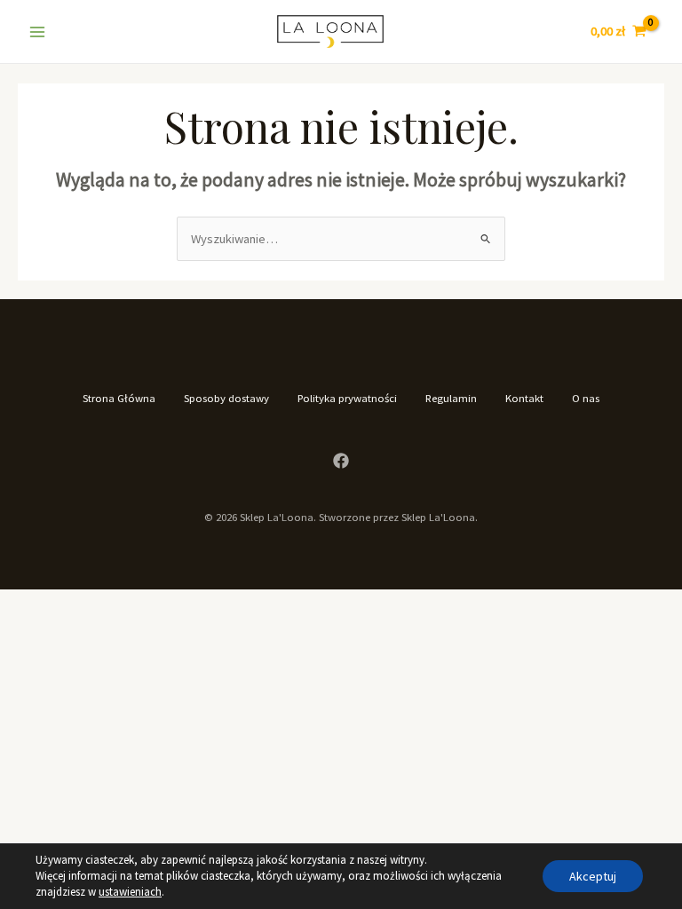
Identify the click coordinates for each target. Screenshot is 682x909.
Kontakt (524, 398)
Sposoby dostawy (226, 398)
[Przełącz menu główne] (37, 31)
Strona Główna (119, 398)
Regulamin (451, 398)
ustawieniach (130, 891)
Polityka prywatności (347, 398)
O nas (585, 398)
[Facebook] (341, 461)
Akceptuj (592, 876)
